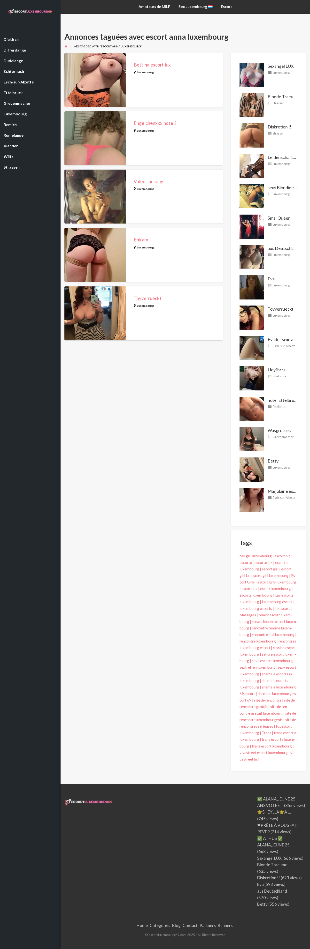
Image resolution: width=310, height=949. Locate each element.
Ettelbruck (280, 376)
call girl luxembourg (256, 556)
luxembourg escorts (256, 608)
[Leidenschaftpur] (252, 165)
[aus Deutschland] (252, 256)
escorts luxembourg (256, 595)
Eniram (141, 239)
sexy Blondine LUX (285, 187)
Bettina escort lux (152, 64)
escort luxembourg (275, 588)
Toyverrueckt (148, 298)
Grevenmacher (283, 437)
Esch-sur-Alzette (284, 346)
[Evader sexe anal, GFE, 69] (252, 347)
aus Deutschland (283, 248)
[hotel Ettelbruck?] (252, 408)
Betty (273, 460)
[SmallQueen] (252, 226)
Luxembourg (145, 72)
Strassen (278, 103)
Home (142, 925)
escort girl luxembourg (269, 575)
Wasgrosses (279, 430)
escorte (246, 562)
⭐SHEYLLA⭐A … (274, 811)
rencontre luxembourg (258, 641)
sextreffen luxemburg (257, 667)
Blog (176, 925)
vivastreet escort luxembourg (264, 752)
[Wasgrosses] (252, 438)
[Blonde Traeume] (252, 104)
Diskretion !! (279, 126)
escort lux (249, 588)
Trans (266, 733)
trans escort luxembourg (272, 746)
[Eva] (252, 286)
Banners (225, 925)
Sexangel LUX (281, 66)
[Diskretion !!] (252, 135)
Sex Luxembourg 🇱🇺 (195, 6)
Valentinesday (148, 181)
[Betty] (252, 468)
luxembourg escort (277, 601)
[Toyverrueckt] (252, 317)
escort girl (270, 569)
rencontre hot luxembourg (273, 634)
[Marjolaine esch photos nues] (252, 499)
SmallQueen (279, 218)
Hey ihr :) (276, 369)
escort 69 (282, 556)
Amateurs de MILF (154, 6)
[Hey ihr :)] (252, 378)
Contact (190, 925)
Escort (226, 6)
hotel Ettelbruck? (284, 400)
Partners (208, 925)
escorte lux (263, 562)
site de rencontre (267, 700)
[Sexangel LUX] (252, 74)
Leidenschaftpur (283, 157)
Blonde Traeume (283, 96)
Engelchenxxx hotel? (155, 123)
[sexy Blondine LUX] (252, 195)
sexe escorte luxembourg (272, 660)
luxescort (282, 608)
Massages (248, 615)
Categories (160, 925)
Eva (271, 278)
